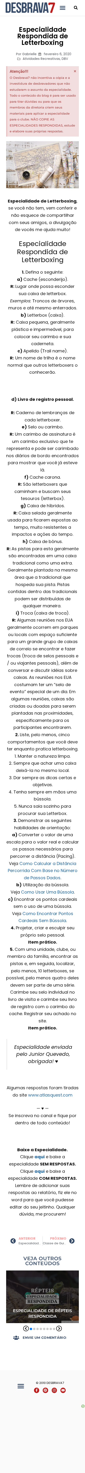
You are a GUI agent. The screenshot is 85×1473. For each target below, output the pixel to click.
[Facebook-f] (36, 1390)
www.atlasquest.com (50, 1095)
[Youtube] (63, 1390)
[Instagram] (54, 1390)
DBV (65, 58)
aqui (39, 1157)
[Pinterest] (45, 1390)
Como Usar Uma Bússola (47, 892)
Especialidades (52, 1273)
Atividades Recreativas (41, 58)
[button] (62, 7)
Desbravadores (20, 1273)
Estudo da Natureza (25, 1286)
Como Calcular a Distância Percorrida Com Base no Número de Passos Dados (42, 871)
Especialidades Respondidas (31, 1280)
